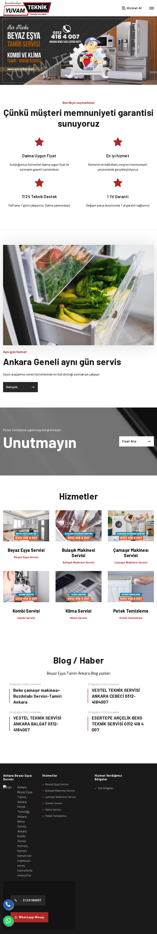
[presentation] (5, 56)
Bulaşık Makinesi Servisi (78, 552)
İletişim (12, 387)
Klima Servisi (79, 610)
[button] (76, 77)
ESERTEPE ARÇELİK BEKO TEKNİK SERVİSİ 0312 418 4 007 (118, 723)
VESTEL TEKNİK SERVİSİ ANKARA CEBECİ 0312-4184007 (116, 695)
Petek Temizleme (131, 610)
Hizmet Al (134, 8)
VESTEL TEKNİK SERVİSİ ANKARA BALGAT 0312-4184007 (37, 723)
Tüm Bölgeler (106, 788)
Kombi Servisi (26, 610)
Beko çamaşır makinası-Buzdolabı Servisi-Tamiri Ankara (37, 695)
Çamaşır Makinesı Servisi (131, 552)
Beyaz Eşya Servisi (26, 550)
